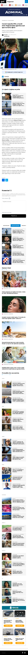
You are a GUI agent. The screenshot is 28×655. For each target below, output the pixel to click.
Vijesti (12, 5)
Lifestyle (26, 5)
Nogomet (10, 1)
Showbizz (19, 5)
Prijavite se (14, 216)
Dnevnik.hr (5, 5)
